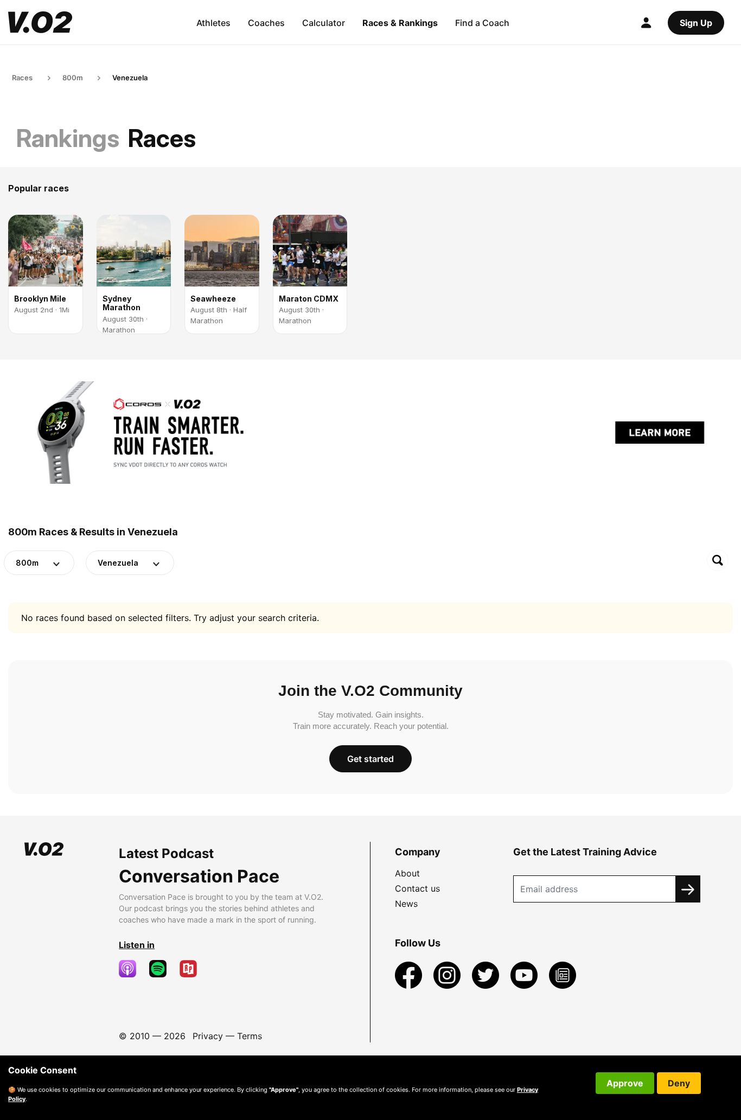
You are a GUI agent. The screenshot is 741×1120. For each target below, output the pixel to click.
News (406, 903)
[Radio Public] (193, 968)
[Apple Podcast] (132, 968)
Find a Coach (482, 22)
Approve (624, 1083)
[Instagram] (448, 974)
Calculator (323, 22)
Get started (370, 758)
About (407, 873)
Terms (249, 1036)
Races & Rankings (400, 22)
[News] (562, 974)
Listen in (137, 944)
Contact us (417, 888)
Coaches (266, 22)
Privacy (208, 1036)
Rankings (67, 138)
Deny (679, 1083)
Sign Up (696, 22)
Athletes (213, 22)
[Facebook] (410, 974)
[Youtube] (525, 974)
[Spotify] (162, 968)
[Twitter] (487, 974)
